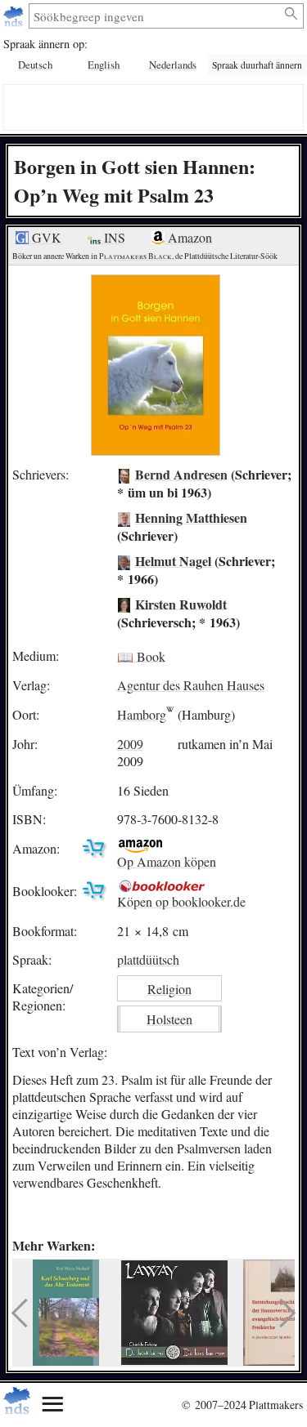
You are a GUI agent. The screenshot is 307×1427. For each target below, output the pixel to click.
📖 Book (141, 655)
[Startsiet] (15, 16)
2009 (130, 743)
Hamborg (141, 714)
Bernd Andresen (181, 474)
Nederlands (172, 64)
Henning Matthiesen (191, 517)
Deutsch (35, 64)
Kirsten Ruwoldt (181, 603)
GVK (45, 237)
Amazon (188, 237)
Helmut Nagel (173, 560)
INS (113, 237)
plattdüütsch (148, 959)
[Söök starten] (292, 14)
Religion (169, 988)
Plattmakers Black (135, 256)
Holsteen (169, 1019)
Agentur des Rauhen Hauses (190, 684)
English (104, 64)
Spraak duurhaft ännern (257, 65)
